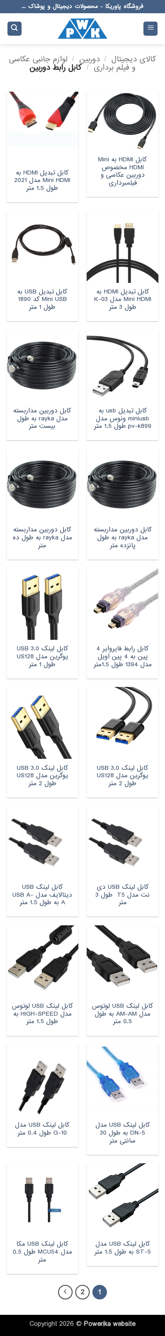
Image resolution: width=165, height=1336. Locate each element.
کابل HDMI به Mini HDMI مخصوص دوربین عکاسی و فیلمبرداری (122, 171)
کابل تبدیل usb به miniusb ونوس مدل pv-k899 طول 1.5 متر (122, 418)
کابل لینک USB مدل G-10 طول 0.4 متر (42, 1129)
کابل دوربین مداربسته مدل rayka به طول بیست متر (42, 418)
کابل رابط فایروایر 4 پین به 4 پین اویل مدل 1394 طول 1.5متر (123, 656)
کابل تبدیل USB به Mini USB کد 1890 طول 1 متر (42, 300)
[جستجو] (14, 29)
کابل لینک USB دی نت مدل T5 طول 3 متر (122, 895)
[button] (150, 29)
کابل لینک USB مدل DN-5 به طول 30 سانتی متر (122, 1133)
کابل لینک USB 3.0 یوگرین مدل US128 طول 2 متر (122, 776)
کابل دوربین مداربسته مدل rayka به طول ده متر (42, 537)
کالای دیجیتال (133, 59)
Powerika (97, 1324)
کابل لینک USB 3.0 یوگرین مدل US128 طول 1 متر (42, 656)
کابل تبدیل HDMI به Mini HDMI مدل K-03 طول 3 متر (122, 300)
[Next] (65, 1292)
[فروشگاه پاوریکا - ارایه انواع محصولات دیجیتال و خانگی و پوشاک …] (82, 28)
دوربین (89, 59)
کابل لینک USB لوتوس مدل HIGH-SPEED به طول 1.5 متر (42, 1014)
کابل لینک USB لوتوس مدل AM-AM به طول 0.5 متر (122, 1014)
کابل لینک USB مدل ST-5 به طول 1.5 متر (123, 1248)
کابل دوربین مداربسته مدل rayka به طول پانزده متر (123, 537)
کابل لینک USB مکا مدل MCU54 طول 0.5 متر (42, 1252)
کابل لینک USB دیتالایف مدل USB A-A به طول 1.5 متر (42, 895)
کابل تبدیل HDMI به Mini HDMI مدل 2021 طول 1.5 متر (42, 181)
